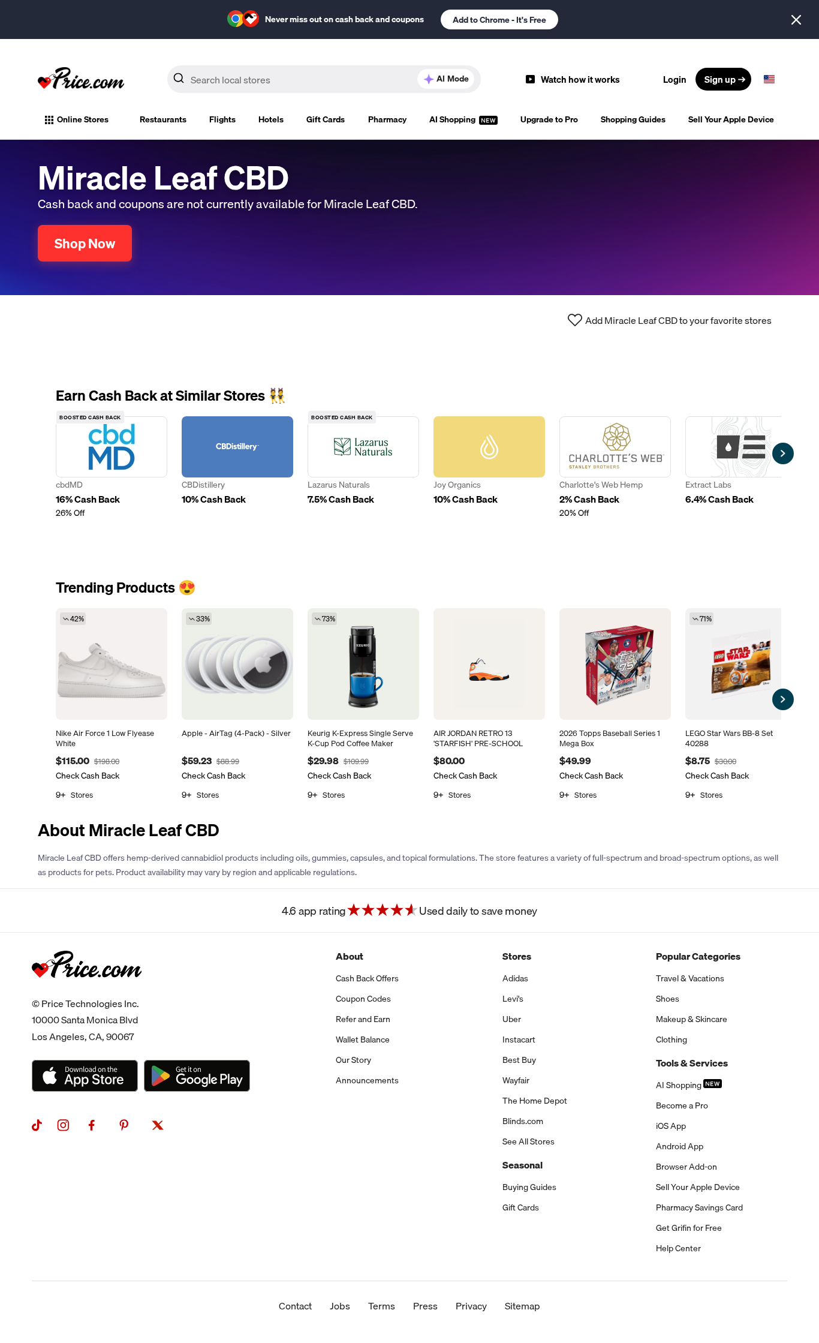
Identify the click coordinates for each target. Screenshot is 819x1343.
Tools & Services (692, 1062)
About (349, 956)
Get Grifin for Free (689, 1227)
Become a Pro (682, 1105)
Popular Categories (698, 956)
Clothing (671, 1039)
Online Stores (83, 119)
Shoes (667, 998)
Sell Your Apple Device (731, 119)
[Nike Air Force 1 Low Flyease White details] (111, 664)
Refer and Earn (363, 1019)
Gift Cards (325, 119)
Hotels (271, 119)
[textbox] (769, 79)
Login (674, 79)
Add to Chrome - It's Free (499, 19)
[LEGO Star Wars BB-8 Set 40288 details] (741, 664)
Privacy (471, 1306)
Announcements (367, 1080)
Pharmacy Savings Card (699, 1207)
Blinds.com (522, 1121)
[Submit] (178, 81)
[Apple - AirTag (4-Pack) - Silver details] (237, 664)
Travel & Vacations (690, 978)
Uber (511, 1019)
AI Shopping (453, 119)
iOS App (671, 1125)
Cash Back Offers (367, 978)
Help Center (678, 1248)
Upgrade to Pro (549, 119)
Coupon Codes (363, 998)
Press (425, 1306)
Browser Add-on (686, 1166)
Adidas (515, 978)
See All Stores (528, 1141)
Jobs (340, 1306)
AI (452, 78)
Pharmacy (387, 119)
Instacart (518, 1039)
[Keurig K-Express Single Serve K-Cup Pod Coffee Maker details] (363, 664)
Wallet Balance (363, 1039)
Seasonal (522, 1164)
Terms (381, 1306)
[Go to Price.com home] (81, 79)
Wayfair (515, 1080)
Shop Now (85, 243)
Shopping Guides (633, 119)
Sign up (720, 79)
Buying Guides (529, 1187)
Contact (295, 1306)
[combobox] (324, 79)
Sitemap (522, 1306)
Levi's (512, 998)
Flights (222, 119)
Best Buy (519, 1059)
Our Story (353, 1059)
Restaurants (163, 119)
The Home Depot (534, 1100)
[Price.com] (86, 991)
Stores (516, 956)
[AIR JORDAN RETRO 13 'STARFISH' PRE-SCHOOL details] (489, 664)
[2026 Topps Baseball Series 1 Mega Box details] (615, 664)
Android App (679, 1146)
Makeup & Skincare (691, 1019)
